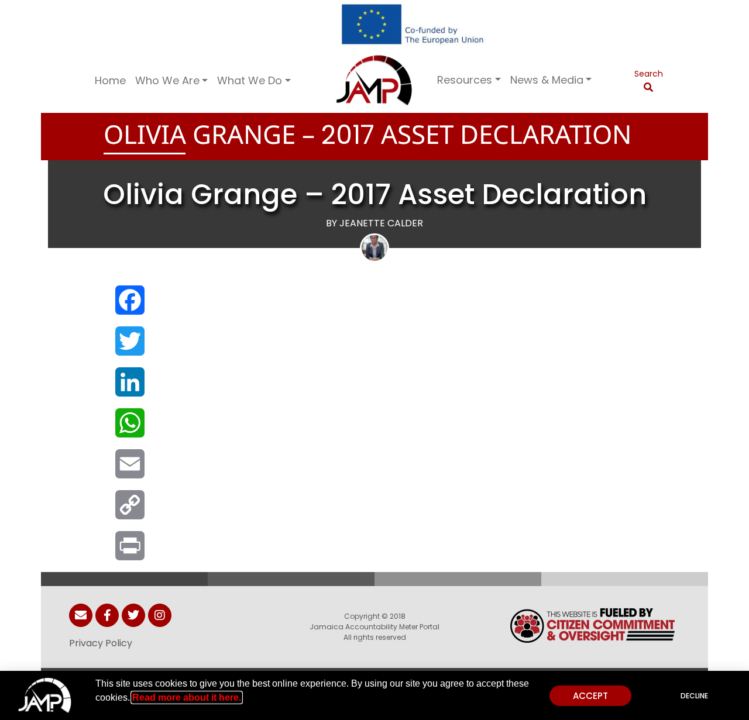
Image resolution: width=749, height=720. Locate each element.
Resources (464, 80)
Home (110, 80)
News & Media (546, 80)
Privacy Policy (100, 643)
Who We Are (167, 80)
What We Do (249, 80)
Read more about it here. (186, 697)
